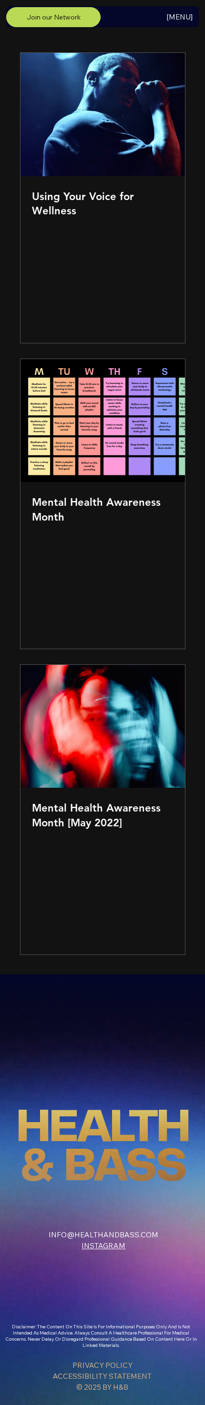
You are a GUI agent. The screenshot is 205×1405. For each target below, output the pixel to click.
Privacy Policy (102, 1365)
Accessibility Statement (102, 1376)
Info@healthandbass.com (103, 1234)
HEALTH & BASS (102, 1147)
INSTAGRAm (103, 1245)
